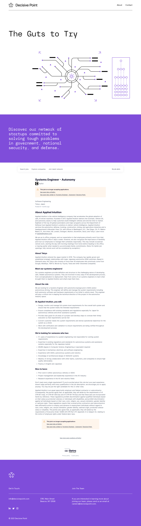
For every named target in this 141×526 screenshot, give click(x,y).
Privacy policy (66, 455)
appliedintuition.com (44, 234)
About (119, 5)
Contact (128, 5)
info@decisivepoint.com (19, 499)
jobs (24, 169)
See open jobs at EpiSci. (47, 192)
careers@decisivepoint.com (84, 504)
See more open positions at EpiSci (70, 438)
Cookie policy (75, 455)
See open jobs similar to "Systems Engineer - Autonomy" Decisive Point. (63, 195)
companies (39, 169)
